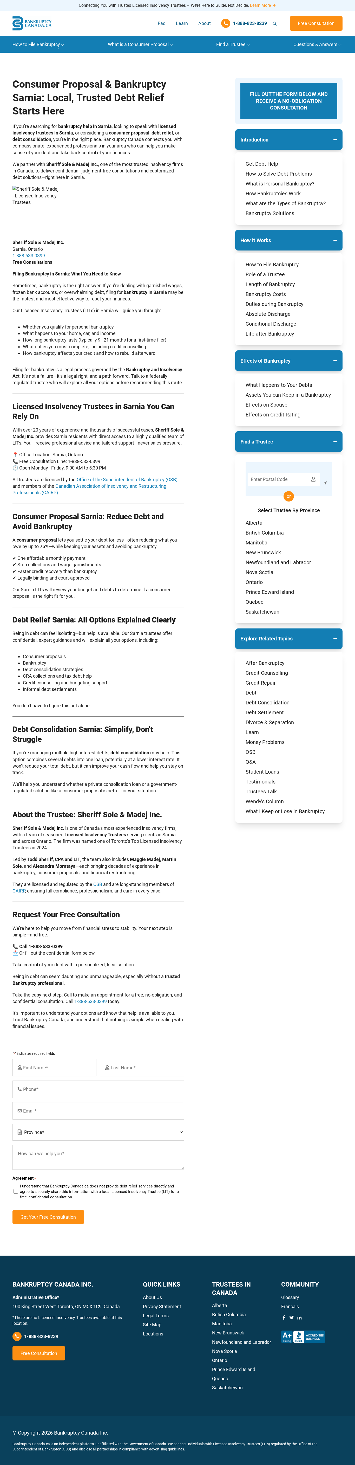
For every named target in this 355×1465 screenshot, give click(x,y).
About (204, 23)
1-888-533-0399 (28, 255)
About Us (152, 1297)
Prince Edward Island (270, 592)
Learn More (260, 5)
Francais (290, 1306)
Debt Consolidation (268, 702)
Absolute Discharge (268, 314)
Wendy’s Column (265, 801)
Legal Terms (156, 1315)
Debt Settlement (265, 712)
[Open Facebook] (283, 1317)
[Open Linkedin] (299, 1317)
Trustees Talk (261, 791)
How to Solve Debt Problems (279, 174)
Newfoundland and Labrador (278, 562)
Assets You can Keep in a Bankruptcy (288, 395)
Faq (162, 23)
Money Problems (265, 742)
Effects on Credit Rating (273, 415)
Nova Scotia (259, 572)
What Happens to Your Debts (279, 385)
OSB (250, 752)
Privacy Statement (162, 1306)
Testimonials (260, 782)
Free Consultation (316, 23)
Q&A (251, 762)
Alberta (254, 523)
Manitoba (256, 542)
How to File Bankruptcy (272, 264)
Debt (251, 693)
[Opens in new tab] (303, 1337)
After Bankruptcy (265, 663)
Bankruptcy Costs (266, 294)
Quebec (254, 602)
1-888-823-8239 (41, 1336)
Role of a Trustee (265, 274)
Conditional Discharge (271, 324)
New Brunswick (263, 552)
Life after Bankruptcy (270, 334)
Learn (182, 23)
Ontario (254, 582)
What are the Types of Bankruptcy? (286, 203)
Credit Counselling (267, 673)
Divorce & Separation (270, 722)
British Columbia (265, 533)
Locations (153, 1334)
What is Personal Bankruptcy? (280, 184)
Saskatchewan (262, 612)
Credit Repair (261, 683)
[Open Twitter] (291, 1317)
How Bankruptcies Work (273, 193)
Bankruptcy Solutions (270, 213)
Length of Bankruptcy (270, 284)
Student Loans (262, 772)
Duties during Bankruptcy (274, 304)
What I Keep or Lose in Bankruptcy (285, 811)
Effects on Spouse (266, 405)
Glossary (290, 1297)
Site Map (152, 1324)
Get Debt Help (262, 164)
